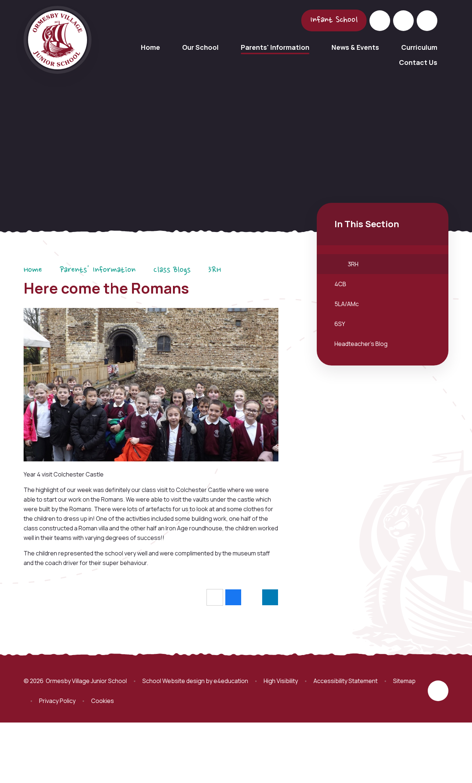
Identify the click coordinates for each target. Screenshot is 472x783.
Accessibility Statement (345, 681)
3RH (214, 270)
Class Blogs (172, 270)
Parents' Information (98, 270)
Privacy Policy (57, 701)
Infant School (334, 20)
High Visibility (281, 681)
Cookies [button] (102, 701)
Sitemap (404, 681)
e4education (231, 681)
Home (33, 270)
